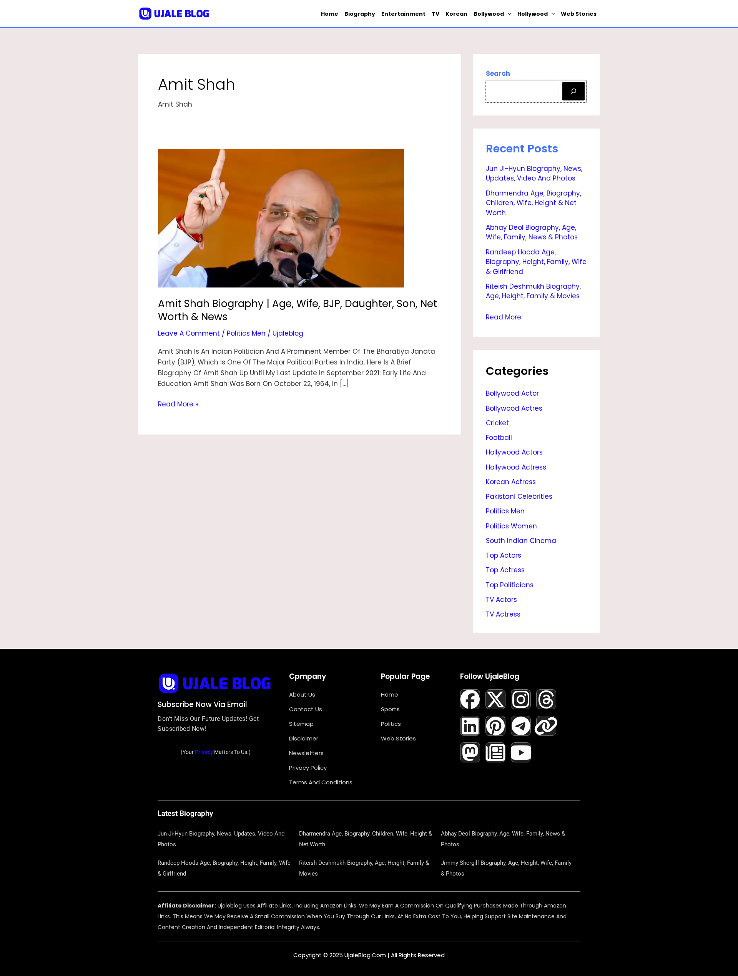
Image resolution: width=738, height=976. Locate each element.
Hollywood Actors (514, 452)
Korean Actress (511, 481)
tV (435, 14)
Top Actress (505, 570)
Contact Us (305, 709)
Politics (391, 724)
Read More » (178, 404)
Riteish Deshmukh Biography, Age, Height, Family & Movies (533, 291)
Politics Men (246, 333)
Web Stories (579, 14)
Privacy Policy (308, 768)
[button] (507, 14)
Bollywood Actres (514, 408)
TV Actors (501, 599)
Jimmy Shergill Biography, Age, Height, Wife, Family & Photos (506, 868)
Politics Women (511, 526)
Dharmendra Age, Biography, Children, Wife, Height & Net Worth (533, 203)
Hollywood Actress (516, 467)
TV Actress (503, 614)
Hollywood (532, 14)
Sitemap (301, 724)
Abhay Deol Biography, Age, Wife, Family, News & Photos (532, 232)
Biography (359, 14)
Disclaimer (303, 738)
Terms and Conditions (320, 782)
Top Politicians (510, 585)
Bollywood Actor (512, 393)
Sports (390, 709)
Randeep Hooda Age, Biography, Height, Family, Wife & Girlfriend (536, 261)
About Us (302, 694)
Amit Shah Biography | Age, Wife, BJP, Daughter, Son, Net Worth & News (297, 310)
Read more (503, 316)
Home (329, 14)
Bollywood (489, 14)
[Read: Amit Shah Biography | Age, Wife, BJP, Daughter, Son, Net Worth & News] (281, 217)
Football (499, 437)
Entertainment (403, 14)
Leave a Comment (189, 333)
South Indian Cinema (521, 540)
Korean (456, 14)
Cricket (497, 423)
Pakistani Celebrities (519, 496)
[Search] (573, 91)
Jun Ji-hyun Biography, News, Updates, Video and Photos (534, 173)
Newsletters (306, 753)
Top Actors (503, 555)
